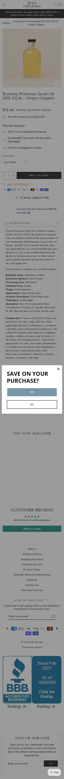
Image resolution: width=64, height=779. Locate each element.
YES (32, 392)
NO (32, 404)
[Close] (58, 369)
